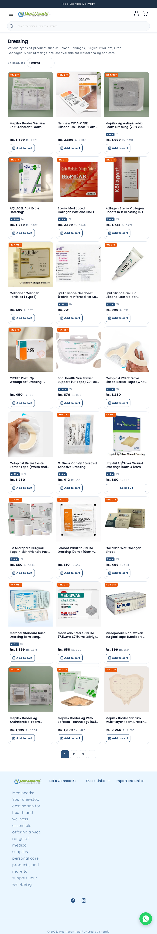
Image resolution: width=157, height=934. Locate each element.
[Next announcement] (148, 4)
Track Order (129, 882)
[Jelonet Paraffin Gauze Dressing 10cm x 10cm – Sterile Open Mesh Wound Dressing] (78, 519)
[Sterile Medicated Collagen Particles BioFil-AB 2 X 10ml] (78, 179)
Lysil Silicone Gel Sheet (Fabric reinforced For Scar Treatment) (78, 297)
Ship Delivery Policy (95, 869)
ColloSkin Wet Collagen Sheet (123, 550)
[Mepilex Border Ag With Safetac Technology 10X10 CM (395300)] (78, 688)
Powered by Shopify (96, 931)
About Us (95, 883)
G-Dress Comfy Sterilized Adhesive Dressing (77, 465)
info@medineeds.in (70, 808)
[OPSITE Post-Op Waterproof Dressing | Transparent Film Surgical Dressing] (30, 349)
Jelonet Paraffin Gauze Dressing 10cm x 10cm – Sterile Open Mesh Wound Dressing (78, 553)
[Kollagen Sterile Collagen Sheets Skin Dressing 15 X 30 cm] (126, 179)
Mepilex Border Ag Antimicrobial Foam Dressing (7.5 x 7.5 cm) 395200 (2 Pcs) (27, 723)
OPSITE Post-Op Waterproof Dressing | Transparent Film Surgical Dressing (29, 383)
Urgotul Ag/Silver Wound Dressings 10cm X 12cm (124, 465)
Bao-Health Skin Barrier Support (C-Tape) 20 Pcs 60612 (77, 382)
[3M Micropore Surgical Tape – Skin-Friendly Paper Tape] (30, 519)
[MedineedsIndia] (34, 14)
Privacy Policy (95, 802)
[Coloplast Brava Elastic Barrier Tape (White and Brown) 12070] (30, 433)
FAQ (95, 856)
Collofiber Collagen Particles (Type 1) (24, 295)
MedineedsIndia (70, 931)
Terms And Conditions (95, 842)
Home (129, 791)
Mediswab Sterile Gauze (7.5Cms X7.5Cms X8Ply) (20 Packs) (77, 636)
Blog (129, 871)
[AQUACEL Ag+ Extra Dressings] (30, 179)
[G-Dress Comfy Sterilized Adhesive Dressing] (78, 433)
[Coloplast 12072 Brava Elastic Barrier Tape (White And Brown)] (126, 349)
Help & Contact (95, 791)
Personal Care (129, 861)
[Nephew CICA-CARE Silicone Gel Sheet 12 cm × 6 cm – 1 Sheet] (78, 94)
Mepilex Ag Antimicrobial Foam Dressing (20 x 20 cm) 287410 (124, 127)
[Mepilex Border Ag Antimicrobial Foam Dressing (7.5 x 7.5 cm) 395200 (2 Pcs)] (30, 688)
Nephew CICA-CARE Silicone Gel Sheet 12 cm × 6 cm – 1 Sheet (78, 127)
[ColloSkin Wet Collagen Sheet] (126, 519)
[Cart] (145, 14)
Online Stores (95, 829)
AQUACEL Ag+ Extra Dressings (24, 210)
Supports (129, 818)
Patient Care (129, 850)
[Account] (136, 14)
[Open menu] (11, 14)
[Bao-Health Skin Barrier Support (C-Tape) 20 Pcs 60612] (78, 349)
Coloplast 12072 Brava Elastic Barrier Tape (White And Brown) (126, 382)
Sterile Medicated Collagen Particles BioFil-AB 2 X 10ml (77, 212)
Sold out (126, 487)
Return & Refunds (95, 815)
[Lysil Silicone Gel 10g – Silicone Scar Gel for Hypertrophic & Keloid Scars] (126, 264)
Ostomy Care (129, 839)
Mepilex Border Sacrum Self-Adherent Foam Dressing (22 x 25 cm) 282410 (27, 129)
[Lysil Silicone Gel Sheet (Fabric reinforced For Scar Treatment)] (78, 264)
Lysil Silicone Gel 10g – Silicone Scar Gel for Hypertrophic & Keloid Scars (122, 298)
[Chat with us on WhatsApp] (145, 918)
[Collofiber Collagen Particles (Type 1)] (30, 264)
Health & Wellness (129, 805)
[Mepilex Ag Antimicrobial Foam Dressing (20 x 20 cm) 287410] (126, 94)
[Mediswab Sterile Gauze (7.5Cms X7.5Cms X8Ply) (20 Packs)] (78, 604)
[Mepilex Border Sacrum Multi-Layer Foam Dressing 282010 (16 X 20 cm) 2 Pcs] (126, 688)
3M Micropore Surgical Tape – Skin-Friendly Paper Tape (30, 551)
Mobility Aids (129, 829)
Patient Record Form (95, 896)
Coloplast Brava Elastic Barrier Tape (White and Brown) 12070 (28, 467)
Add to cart (24, 148)
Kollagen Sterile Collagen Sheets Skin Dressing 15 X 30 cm (125, 212)
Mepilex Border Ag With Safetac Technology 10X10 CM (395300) (78, 722)
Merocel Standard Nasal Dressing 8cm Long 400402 (28, 636)
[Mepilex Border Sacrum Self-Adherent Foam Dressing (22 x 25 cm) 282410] (30, 94)
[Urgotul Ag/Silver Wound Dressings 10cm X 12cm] (126, 433)
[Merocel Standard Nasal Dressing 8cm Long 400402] (30, 604)
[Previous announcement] (8, 4)
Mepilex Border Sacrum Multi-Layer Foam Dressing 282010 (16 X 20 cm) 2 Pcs (126, 722)
